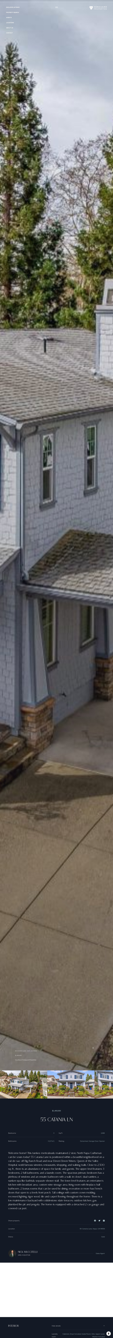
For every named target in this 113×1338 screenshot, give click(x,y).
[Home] (98, 8)
